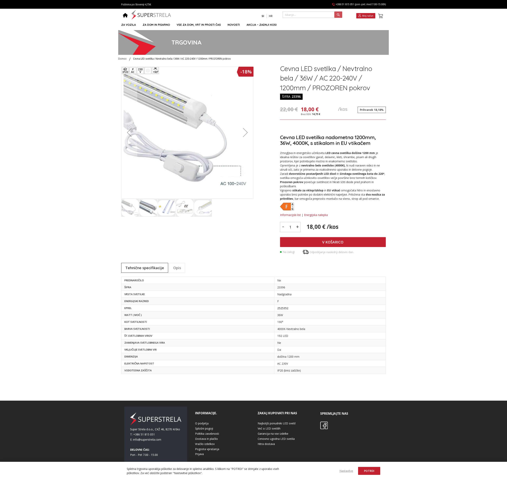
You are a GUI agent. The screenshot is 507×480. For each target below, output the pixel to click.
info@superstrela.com (147, 439)
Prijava (199, 454)
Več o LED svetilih (269, 428)
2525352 (282, 308)
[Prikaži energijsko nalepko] (287, 209)
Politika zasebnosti (207, 433)
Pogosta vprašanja (207, 449)
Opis (177, 267)
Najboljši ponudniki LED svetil (276, 423)
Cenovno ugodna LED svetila (276, 439)
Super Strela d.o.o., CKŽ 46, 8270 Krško (155, 429)
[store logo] (151, 15)
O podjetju (202, 423)
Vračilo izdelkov (205, 444)
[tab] (144, 268)
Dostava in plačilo (206, 439)
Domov (122, 58)
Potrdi (369, 471)
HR (271, 16)
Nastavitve (346, 471)
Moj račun (367, 15)
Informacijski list (290, 215)
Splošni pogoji (204, 428)
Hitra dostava (266, 444)
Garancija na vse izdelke (273, 433)
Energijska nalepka (316, 215)
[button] (263, 16)
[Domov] (125, 15)
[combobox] (312, 14)
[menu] (252, 25)
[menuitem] (128, 25)
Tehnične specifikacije (144, 267)
